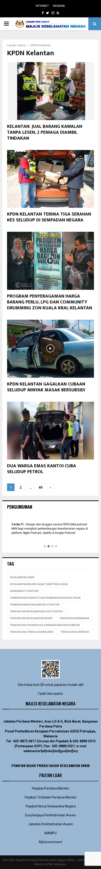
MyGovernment (50, 842)
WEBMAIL (59, 6)
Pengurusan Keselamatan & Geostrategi (36, 611)
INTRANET (42, 6)
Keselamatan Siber (22, 577)
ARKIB (85, 765)
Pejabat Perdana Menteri (50, 788)
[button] (45, 546)
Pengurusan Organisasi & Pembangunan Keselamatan (45, 625)
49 (40, 487)
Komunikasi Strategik (24, 591)
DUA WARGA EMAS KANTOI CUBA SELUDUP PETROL (41, 469)
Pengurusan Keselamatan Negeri (31, 618)
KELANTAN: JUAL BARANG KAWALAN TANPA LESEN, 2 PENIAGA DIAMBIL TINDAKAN (44, 132)
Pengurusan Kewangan (74, 618)
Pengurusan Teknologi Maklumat (32, 632)
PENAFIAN (18, 765)
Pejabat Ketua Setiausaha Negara (51, 806)
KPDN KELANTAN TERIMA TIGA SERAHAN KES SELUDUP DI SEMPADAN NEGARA (49, 217)
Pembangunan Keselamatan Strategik (34, 604)
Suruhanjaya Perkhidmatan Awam (50, 815)
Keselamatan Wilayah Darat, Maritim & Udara (39, 584)
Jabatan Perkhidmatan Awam (50, 824)
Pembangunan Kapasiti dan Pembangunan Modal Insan (45, 598)
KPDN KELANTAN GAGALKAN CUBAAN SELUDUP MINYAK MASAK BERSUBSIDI (46, 387)
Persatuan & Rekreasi (75, 632)
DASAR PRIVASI (37, 765)
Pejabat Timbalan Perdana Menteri (51, 797)
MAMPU (50, 833)
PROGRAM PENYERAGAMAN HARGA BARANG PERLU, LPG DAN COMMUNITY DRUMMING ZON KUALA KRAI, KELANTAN (49, 302)
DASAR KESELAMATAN (64, 765)
